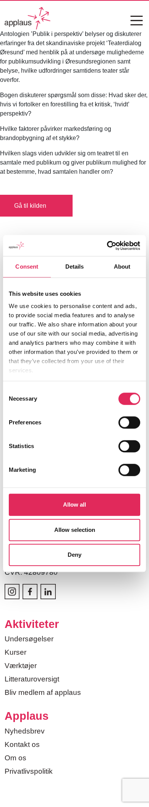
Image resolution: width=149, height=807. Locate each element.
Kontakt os (22, 744)
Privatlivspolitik (29, 771)
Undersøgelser (29, 639)
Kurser (15, 652)
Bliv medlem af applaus (43, 692)
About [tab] (122, 266)
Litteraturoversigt (32, 679)
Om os (15, 758)
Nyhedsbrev (25, 731)
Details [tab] (74, 266)
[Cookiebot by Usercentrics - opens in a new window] (107, 246)
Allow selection (74, 530)
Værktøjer (21, 666)
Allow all (74, 504)
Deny (74, 554)
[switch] (129, 422)
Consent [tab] (26, 266)
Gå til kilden (30, 205)
